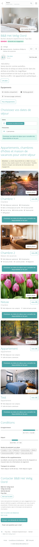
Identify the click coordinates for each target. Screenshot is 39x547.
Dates (4, 120)
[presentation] (19, 123)
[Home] (2, 531)
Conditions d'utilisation (16, 540)
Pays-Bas (28, 38)
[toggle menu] (36, 3)
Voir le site (4, 515)
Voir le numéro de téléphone (10, 513)
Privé (5, 540)
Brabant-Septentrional (15, 38)
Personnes (5, 128)
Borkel (3, 38)
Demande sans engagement (15, 41)
